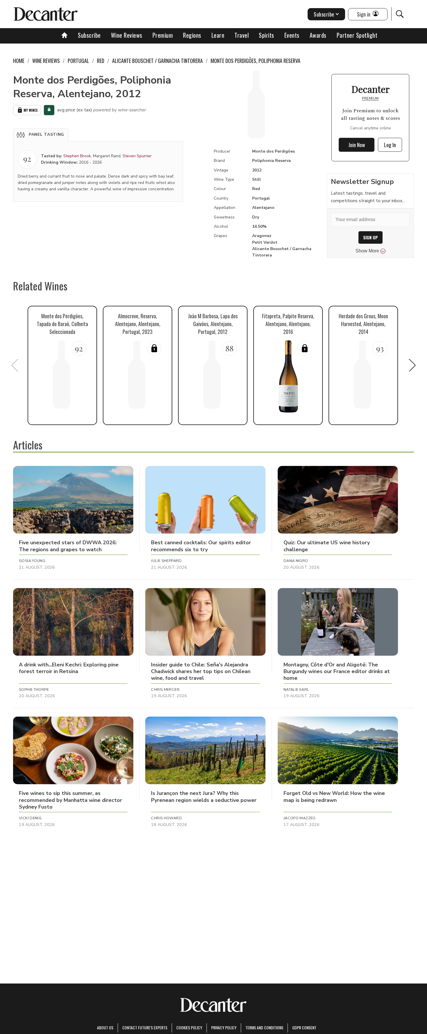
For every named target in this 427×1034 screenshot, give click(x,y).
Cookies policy (189, 1027)
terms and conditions (264, 1027)
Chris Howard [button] (166, 818)
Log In (390, 145)
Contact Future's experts (144, 1027)
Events (291, 35)
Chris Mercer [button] (165, 689)
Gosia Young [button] (32, 560)
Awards (318, 35)
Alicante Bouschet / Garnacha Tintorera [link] (157, 60)
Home (18, 60)
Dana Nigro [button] (296, 560)
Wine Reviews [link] (46, 60)
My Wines (31, 110)
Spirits (266, 35)
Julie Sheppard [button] (166, 560)
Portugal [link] (78, 60)
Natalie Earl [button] (296, 689)
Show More (367, 250)
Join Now (356, 145)
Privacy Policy (223, 1027)
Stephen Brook (77, 156)
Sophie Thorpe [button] (34, 689)
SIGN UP (370, 237)
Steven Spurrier (137, 156)
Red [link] (100, 60)
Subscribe (89, 35)
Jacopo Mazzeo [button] (300, 818)
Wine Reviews (126, 35)
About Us (105, 1027)
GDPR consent (304, 1027)
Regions (192, 35)
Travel (241, 35)
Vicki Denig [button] (30, 818)
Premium (162, 35)
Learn (218, 35)
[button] (41, 135)
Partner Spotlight (357, 35)
